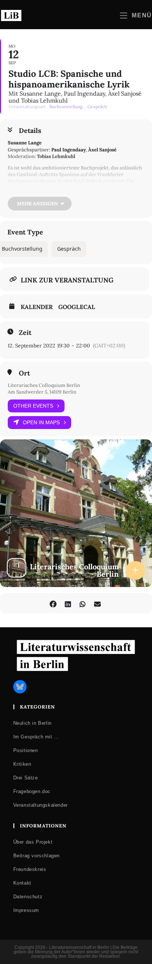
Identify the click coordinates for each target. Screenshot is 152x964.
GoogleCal (76, 306)
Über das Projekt (33, 842)
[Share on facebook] (52, 603)
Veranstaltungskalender (40, 805)
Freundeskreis (29, 869)
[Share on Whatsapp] (82, 603)
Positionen (25, 750)
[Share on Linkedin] (67, 603)
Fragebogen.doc (32, 791)
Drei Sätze (25, 778)
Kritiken (22, 764)
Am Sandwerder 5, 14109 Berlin (42, 392)
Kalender (37, 306)
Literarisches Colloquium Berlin (44, 385)
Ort (24, 373)
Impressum (26, 910)
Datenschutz (28, 896)
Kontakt (22, 883)
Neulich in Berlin (32, 723)
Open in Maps (41, 422)
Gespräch (69, 248)
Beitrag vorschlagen (36, 855)
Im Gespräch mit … (36, 737)
